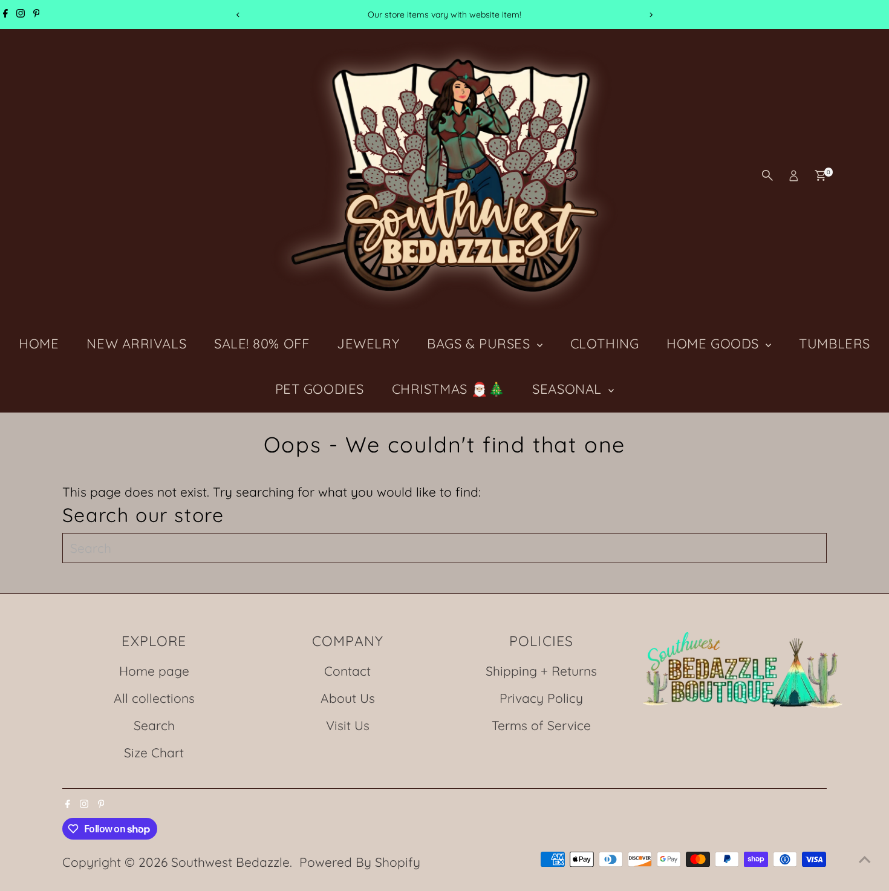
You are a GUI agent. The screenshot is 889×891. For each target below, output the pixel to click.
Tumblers (834, 343)
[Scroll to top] (865, 858)
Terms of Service (541, 725)
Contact (347, 671)
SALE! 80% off (261, 343)
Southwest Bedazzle (230, 862)
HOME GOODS (714, 343)
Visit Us (348, 725)
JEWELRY (368, 343)
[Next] (651, 14)
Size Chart (154, 752)
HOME (39, 343)
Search (154, 725)
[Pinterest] (36, 14)
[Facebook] (5, 14)
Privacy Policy (541, 698)
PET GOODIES (319, 388)
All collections (154, 698)
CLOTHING (604, 343)
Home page (154, 671)
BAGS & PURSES (480, 343)
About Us (348, 698)
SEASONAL (568, 388)
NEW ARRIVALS (136, 343)
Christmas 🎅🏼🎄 (448, 388)
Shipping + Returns (541, 671)
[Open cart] (820, 175)
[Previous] (238, 14)
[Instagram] (20, 14)
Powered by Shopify (359, 862)
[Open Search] (767, 175)
